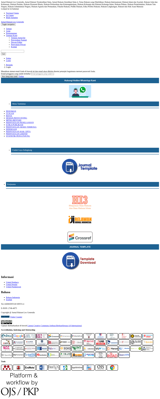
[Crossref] (53, 338)
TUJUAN (10, 113)
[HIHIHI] (80, 201)
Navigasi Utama (12, 13)
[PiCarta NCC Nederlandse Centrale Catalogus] (6, 351)
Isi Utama (10, 15)
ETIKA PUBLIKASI (14, 125)
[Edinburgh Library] (42, 344)
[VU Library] (100, 351)
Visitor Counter (16, 317)
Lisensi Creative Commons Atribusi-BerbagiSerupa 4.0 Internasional (55, 326)
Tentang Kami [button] (11, 35)
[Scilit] (136, 344)
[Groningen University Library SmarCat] (124, 338)
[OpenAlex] (6, 357)
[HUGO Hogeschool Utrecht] (147, 338)
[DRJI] (147, 351)
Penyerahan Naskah (19, 40)
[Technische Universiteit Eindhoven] (53, 351)
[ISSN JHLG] (30, 338)
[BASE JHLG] (147, 344)
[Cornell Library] (77, 344)
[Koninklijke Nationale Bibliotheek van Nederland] (18, 351)
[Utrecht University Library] (136, 338)
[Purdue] (65, 344)
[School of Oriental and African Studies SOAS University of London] (65, 351)
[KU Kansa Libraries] (124, 351)
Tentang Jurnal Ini (18, 38)
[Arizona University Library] (18, 344)
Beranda (9, 65)
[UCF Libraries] (88, 351)
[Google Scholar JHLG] (18, 338)
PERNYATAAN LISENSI (16, 134)
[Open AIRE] (124, 357)
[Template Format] (80, 167)
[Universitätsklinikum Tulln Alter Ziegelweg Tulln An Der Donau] (136, 351)
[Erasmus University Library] (112, 338)
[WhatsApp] (80, 91)
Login (8, 61)
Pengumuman (11, 33)
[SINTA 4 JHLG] (6, 338)
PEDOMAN (11, 111)
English (9, 300)
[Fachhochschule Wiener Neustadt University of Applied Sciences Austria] (112, 344)
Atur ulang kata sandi (9, 76)
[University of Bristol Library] (53, 344)
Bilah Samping (12, 18)
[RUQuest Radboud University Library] (6, 344)
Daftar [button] (21, 76)
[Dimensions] (65, 338)
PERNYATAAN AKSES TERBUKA (21, 127)
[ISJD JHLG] (65, 357)
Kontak (14, 47)
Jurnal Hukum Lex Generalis (12, 22)
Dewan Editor (16, 42)
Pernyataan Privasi (18, 44)
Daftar (8, 58)
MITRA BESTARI (13, 120)
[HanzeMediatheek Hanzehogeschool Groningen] (112, 351)
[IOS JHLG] (53, 357)
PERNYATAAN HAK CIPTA (18, 131)
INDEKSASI (11, 129)
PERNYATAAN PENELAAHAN (20, 122)
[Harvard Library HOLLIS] (88, 338)
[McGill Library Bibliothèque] (88, 344)
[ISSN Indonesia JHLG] (42, 338)
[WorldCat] (77, 338)
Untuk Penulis (11, 284)
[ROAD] (112, 357)
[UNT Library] (77, 351)
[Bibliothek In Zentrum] (42, 351)
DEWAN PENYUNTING (16, 118)
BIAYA (9, 116)
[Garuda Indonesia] (42, 357)
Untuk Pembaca (12, 282)
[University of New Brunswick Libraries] (100, 344)
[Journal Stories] (88, 357)
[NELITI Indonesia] (30, 357)
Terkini (9, 29)
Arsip (8, 31)
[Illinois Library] (30, 344)
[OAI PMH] (100, 357)
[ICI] (124, 344)
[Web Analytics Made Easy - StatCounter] (5, 317)
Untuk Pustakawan (13, 287)
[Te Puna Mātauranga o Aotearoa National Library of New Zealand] (30, 351)
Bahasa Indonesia (13, 297)
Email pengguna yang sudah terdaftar (16, 74)
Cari (3, 54)
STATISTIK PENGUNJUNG (18, 136)
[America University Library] (100, 338)
